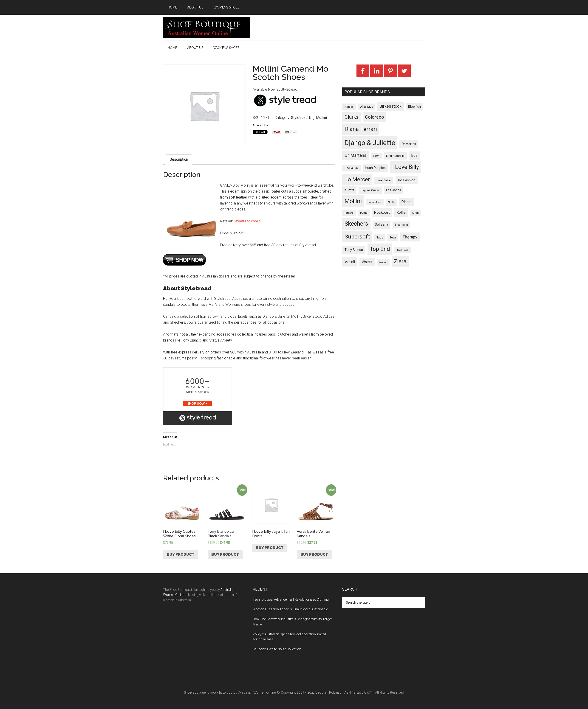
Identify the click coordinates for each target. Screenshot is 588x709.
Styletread (299, 117)
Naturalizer (374, 202)
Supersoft (357, 236)
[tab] (179, 159)
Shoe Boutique (206, 27)
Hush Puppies (375, 168)
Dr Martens (355, 155)
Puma (364, 212)
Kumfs (349, 190)
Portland (349, 212)
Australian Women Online (257, 692)
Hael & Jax (351, 168)
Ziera (400, 261)
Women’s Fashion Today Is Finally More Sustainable (290, 609)
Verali (350, 261)
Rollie (401, 212)
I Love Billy (405, 167)
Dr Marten (409, 144)
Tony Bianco (354, 250)
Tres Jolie (402, 250)
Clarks (351, 117)
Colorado (374, 117)
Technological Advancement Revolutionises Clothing (291, 599)
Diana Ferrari (361, 129)
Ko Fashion (406, 180)
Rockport (382, 212)
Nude (391, 202)
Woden (383, 262)
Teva (393, 237)
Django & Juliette (370, 143)
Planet (406, 202)
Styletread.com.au (248, 221)
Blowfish (414, 106)
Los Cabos (393, 190)
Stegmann (401, 224)
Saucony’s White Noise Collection (277, 649)
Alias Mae (366, 106)
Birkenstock (390, 106)
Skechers (356, 223)
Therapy (409, 237)
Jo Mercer (357, 179)
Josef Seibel (384, 180)
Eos (414, 155)
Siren (415, 212)
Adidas (349, 106)
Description (179, 159)
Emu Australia (395, 155)
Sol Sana (381, 224)
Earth (376, 155)
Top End (380, 249)
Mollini (321, 117)
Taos (379, 237)
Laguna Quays (370, 190)
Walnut (367, 262)
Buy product (181, 554)
